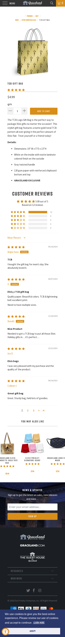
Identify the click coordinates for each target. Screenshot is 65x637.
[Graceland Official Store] (32, 3)
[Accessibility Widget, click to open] (5, 631)
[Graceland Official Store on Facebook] (34, 591)
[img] (16, 247)
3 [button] (33, 410)
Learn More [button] (38, 622)
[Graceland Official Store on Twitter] (28, 591)
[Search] (51, 3)
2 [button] (27, 410)
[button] (16, 89)
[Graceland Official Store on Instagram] (39, 591)
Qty (10, 104)
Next (37, 16)
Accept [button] (33, 631)
